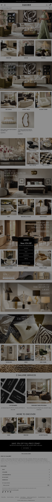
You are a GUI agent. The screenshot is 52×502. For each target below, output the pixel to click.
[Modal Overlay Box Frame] (26, 251)
